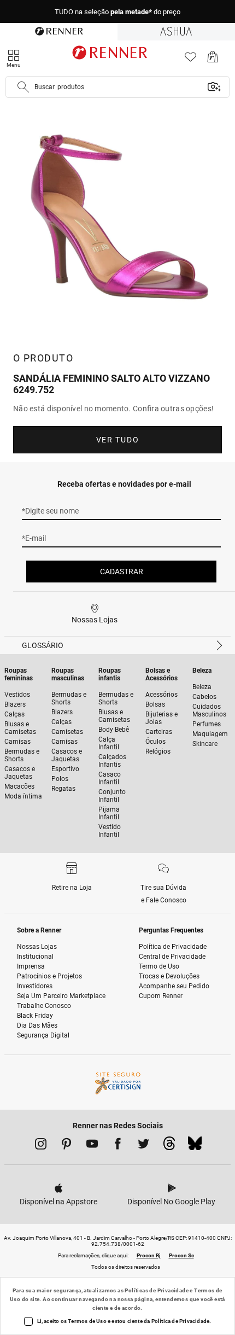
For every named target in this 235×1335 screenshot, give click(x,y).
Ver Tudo (117, 439)
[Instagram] (41, 1145)
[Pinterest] (66, 1145)
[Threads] (169, 1146)
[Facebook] (118, 1145)
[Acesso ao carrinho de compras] (213, 60)
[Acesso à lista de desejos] (190, 60)
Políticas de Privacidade (157, 1290)
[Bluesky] (195, 1146)
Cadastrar (121, 571)
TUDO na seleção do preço (117, 12)
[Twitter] (143, 1145)
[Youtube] (92, 1145)
